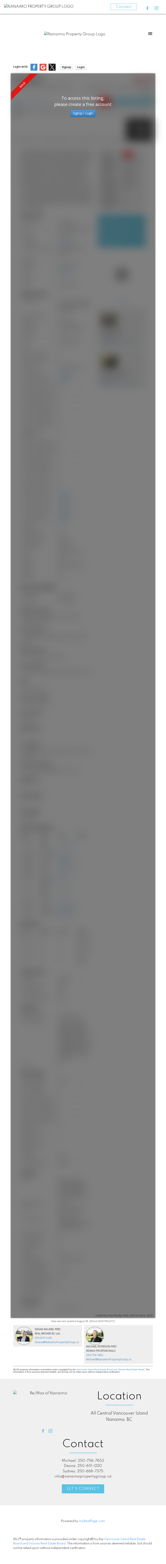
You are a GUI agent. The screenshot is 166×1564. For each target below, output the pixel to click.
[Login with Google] (43, 69)
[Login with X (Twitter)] (52, 69)
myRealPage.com (92, 1521)
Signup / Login (83, 113)
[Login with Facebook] (33, 69)
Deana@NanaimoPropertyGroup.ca (57, 1342)
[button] (147, 8)
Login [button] (81, 67)
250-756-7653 (94, 1355)
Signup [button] (66, 67)
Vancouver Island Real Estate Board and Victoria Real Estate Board (110, 1369)
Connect (123, 7)
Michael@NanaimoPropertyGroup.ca (108, 1359)
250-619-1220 (43, 1338)
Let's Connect (83, 1489)
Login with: (20, 66)
